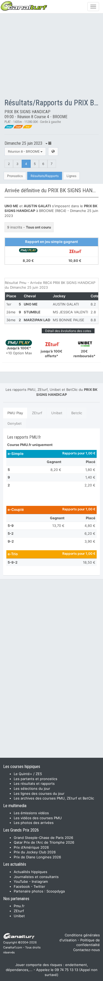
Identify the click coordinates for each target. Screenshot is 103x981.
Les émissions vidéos (31, 813)
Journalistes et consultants (36, 877)
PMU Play (15, 413)
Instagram (40, 881)
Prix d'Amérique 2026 (31, 847)
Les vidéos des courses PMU (38, 818)
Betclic (76, 413)
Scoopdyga (55, 891)
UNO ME (31, 304)
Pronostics (15, 176)
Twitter (39, 886)
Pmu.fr (19, 906)
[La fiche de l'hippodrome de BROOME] (53, 151)
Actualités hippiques (30, 872)
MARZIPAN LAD (37, 320)
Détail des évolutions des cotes (68, 331)
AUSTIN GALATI (66, 304)
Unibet (56, 413)
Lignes (71, 176)
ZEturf (37, 413)
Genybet (14, 423)
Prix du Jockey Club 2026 (35, 852)
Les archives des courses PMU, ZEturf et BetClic (54, 798)
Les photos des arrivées (34, 823)
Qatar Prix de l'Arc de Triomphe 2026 (44, 842)
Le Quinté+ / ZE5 (28, 774)
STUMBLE (32, 312)
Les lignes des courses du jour (39, 793)
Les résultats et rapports (34, 783)
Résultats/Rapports (45, 176)
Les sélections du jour (32, 788)
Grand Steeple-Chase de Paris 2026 (43, 837)
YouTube (21, 881)
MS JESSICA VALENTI (70, 312)
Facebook (22, 886)
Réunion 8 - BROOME (24, 151)
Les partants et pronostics (35, 779)
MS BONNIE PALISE (68, 320)
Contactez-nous (86, 950)
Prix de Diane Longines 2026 (37, 857)
